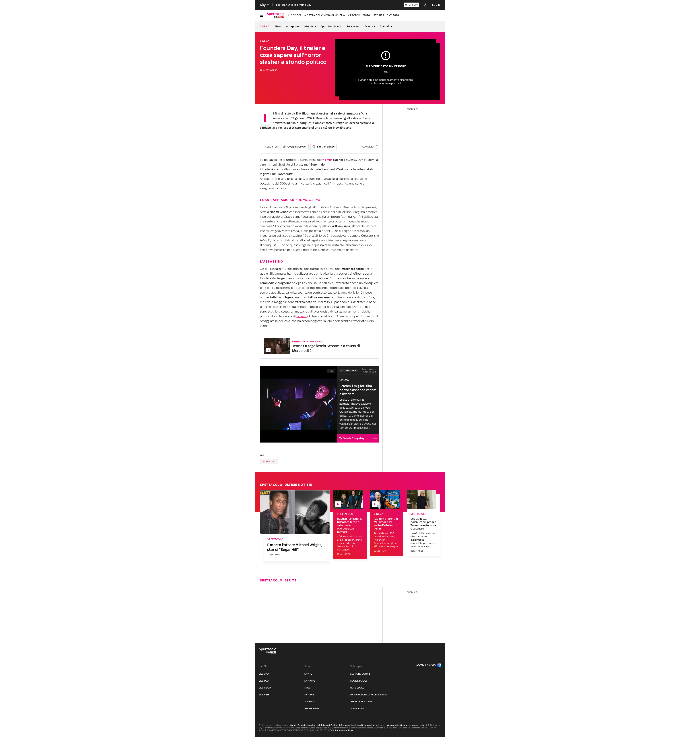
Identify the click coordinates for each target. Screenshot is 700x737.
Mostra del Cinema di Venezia (324, 15)
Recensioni (353, 26)
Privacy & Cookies (329, 725)
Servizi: (308, 666)
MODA (367, 15)
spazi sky (310, 701)
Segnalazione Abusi (344, 730)
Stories (379, 15)
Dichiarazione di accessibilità (368, 694)
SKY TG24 (393, 15)
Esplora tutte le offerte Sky (293, 4)
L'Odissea (295, 15)
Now (307, 687)
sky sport (265, 673)
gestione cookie (360, 673)
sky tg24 (264, 680)
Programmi (311, 708)
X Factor (354, 15)
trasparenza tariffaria (395, 725)
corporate (357, 708)
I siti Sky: (263, 666)
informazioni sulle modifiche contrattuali (359, 725)
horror (327, 160)
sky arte (264, 694)
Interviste (310, 26)
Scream (301, 316)
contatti (423, 725)
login (436, 4)
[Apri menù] (261, 15)
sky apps (310, 680)
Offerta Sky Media (361, 701)
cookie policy (359, 680)
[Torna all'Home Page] (276, 15)
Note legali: (356, 666)
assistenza (411, 725)
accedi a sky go (426, 665)
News (278, 26)
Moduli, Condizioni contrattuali (305, 725)
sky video (265, 687)
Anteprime (292, 26)
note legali (357, 687)
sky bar (309, 694)
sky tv (308, 673)
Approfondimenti (331, 26)
